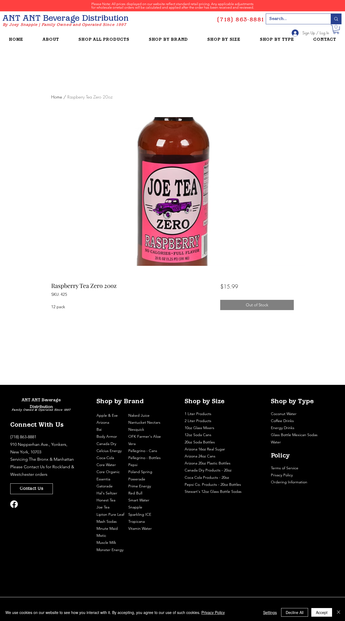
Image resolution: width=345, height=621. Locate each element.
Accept (321, 612)
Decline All (294, 612)
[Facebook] (14, 504)
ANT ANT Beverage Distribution (65, 18)
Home (56, 97)
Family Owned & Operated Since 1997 (41, 410)
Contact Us (34, 466)
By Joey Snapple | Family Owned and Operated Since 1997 (64, 25)
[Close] (338, 612)
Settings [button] (270, 612)
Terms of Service (285, 468)
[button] (336, 29)
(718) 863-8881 (23, 436)
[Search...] (336, 19)
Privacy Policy (282, 475)
